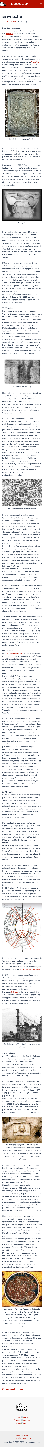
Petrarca (14, 992)
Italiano (18, 1423)
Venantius (35, 62)
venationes (35, 401)
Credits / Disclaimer (22, 1435)
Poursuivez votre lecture (12, 1389)
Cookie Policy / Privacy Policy (22, 1438)
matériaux (9, 34)
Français (17, 1420)
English (18, 1417)
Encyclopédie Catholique (30, 969)
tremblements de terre (14, 653)
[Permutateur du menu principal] (41, 4)
